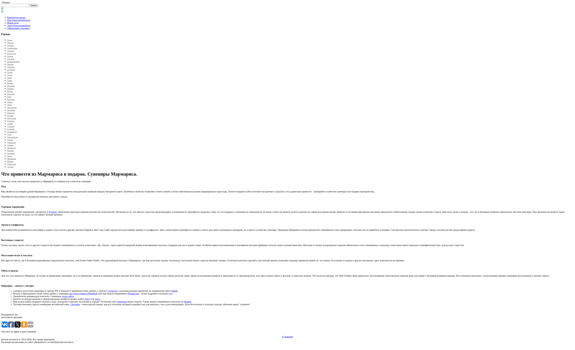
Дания (9, 78)
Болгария (10, 59)
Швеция (10, 161)
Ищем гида (13, 23)
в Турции (52, 212)
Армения (10, 51)
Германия (10, 67)
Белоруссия (11, 54)
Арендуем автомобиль (18, 25)
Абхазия (10, 43)
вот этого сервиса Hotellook (83, 293)
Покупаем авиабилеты (18, 20)
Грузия (9, 75)
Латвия (10, 102)
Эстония (10, 167)
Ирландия (11, 86)
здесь (87, 299)
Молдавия (11, 110)
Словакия (11, 126)
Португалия (11, 118)
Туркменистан (12, 137)
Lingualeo (75, 304)
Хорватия (10, 153)
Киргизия (10, 99)
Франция (10, 151)
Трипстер (122, 301)
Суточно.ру (112, 291)
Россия (9, 40)
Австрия (10, 45)
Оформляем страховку (18, 28)
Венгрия (10, 64)
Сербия (10, 124)
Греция (9, 72)
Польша (10, 116)
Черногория (11, 164)
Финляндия (11, 148)
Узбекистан (11, 143)
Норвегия (11, 113)
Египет (9, 81)
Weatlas (187, 301)
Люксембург (12, 108)
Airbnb (174, 291)
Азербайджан (12, 48)
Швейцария (11, 159)
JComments (287, 336)
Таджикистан (12, 132)
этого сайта (68, 296)
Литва (9, 105)
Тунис (9, 134)
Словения (11, 129)
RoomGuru (133, 293)
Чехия (9, 156)
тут (170, 293)
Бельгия (10, 56)
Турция (10, 140)
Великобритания (13, 62)
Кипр (9, 97)
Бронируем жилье (16, 17)
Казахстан (11, 94)
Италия (10, 91)
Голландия (11, 70)
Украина (10, 145)
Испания (10, 89)
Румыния (10, 121)
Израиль (10, 83)
